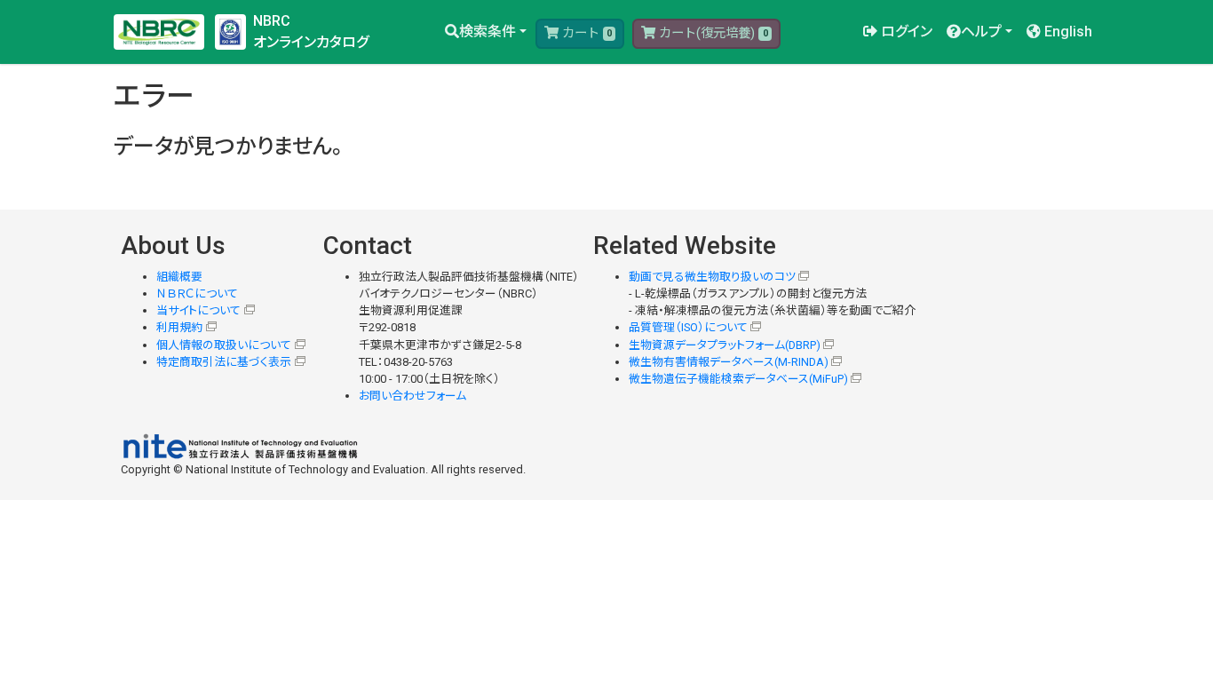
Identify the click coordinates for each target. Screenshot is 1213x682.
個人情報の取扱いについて (223, 345)
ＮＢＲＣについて (197, 293)
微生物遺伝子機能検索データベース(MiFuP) (738, 378)
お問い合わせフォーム (412, 395)
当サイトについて (198, 310)
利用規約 (179, 327)
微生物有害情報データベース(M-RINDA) (728, 362)
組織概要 (179, 276)
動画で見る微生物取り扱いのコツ (712, 276)
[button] (486, 32)
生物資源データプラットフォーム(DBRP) (725, 345)
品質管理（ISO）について (688, 327)
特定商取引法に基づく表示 (223, 362)
